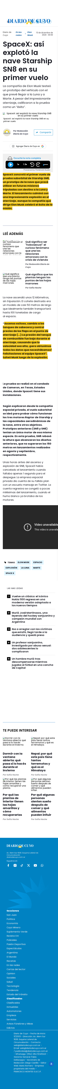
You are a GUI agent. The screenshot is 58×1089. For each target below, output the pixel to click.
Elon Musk (23, 562)
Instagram (15, 865)
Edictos (11, 1027)
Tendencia (12, 990)
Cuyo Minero (13, 927)
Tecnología (13, 986)
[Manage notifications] (51, 1064)
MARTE (36, 567)
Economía (12, 923)
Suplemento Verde (17, 931)
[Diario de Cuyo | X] (43, 21)
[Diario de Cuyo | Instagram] (37, 21)
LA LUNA (25, 567)
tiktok (22, 865)
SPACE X (10, 573)
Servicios (11, 1019)
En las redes (19, 34)
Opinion (11, 973)
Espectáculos (14, 948)
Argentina (12, 952)
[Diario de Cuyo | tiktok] (49, 21)
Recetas (11, 961)
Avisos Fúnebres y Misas (20, 1023)
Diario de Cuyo (7, 34)
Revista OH (13, 935)
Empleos (11, 1015)
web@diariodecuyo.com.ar (27, 1045)
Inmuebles (12, 1007)
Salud (10, 981)
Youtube (35, 865)
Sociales (11, 977)
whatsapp (42, 865)
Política (11, 919)
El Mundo (11, 956)
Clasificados (13, 1002)
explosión (11, 567)
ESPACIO (37, 562)
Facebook (8, 865)
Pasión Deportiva (16, 944)
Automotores (14, 1011)
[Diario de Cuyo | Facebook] (32, 21)
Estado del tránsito (17, 994)
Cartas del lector (16, 969)
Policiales (12, 940)
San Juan (12, 915)
